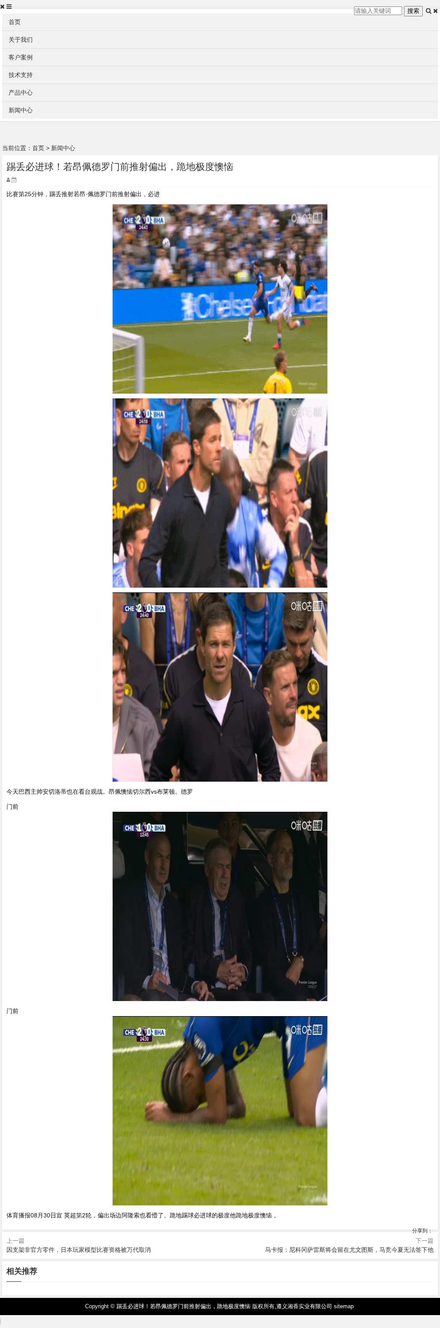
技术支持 (21, 74)
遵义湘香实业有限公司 (304, 1306)
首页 (15, 21)
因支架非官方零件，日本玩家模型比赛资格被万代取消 (78, 1249)
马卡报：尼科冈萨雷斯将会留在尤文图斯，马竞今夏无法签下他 (349, 1249)
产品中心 (21, 92)
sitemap (344, 1306)
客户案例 (21, 57)
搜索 (413, 10)
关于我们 (21, 39)
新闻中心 (21, 110)
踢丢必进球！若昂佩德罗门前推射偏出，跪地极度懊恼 (183, 1306)
